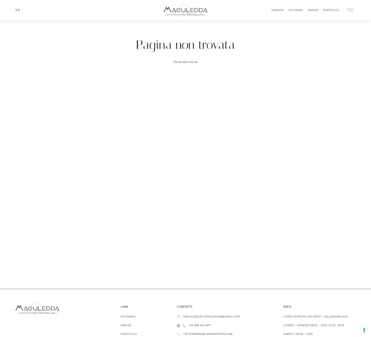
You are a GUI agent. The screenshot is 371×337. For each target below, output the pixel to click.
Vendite (277, 10)
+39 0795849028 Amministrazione (208, 334)
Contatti (184, 307)
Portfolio (331, 10)
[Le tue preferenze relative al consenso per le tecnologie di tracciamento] (364, 330)
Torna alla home (185, 62)
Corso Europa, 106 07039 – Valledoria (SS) (315, 316)
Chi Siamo (295, 10)
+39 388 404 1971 (199, 325)
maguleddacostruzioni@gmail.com (211, 316)
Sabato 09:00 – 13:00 (298, 334)
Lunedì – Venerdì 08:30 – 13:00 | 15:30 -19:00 (313, 325)
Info (287, 307)
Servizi (313, 10)
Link (124, 307)
